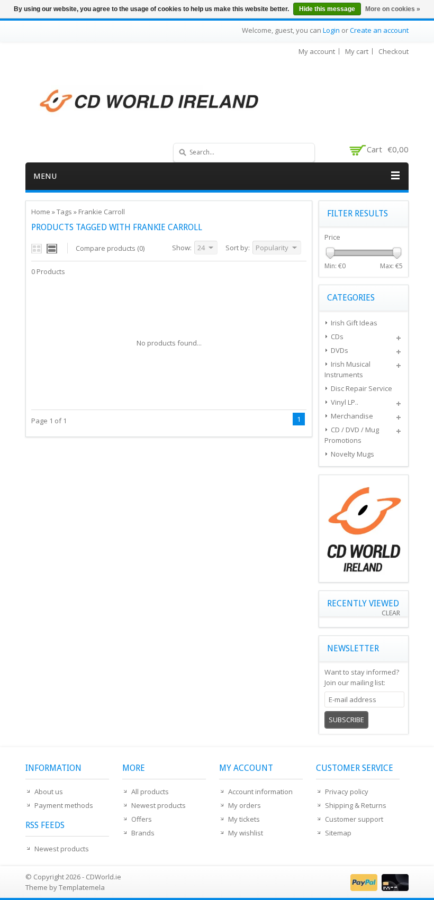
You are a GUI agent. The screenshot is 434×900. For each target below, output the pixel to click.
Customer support (354, 819)
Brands (143, 833)
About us (48, 791)
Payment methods (63, 805)
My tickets (244, 819)
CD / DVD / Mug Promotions (351, 435)
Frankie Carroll (101, 211)
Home (40, 211)
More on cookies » (392, 9)
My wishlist (245, 833)
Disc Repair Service (361, 388)
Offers (141, 819)
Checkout (393, 51)
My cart (356, 51)
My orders (244, 805)
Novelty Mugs (352, 454)
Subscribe (346, 719)
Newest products (61, 848)
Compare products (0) (110, 248)
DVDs (339, 350)
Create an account (379, 30)
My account (317, 51)
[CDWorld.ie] (149, 101)
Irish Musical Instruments (347, 369)
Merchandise (352, 416)
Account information (260, 791)
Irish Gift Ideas (354, 323)
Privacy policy (346, 791)
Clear (391, 613)
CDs (337, 336)
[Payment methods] (378, 888)
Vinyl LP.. (344, 402)
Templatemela (82, 887)
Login (331, 30)
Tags (64, 211)
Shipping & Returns (355, 805)
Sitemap (338, 833)
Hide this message (327, 9)
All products (150, 791)
